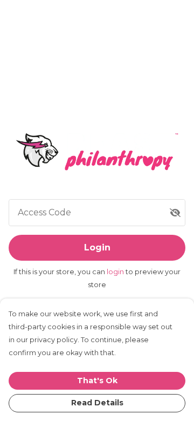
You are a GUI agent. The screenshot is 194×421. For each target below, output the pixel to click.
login (116, 272)
